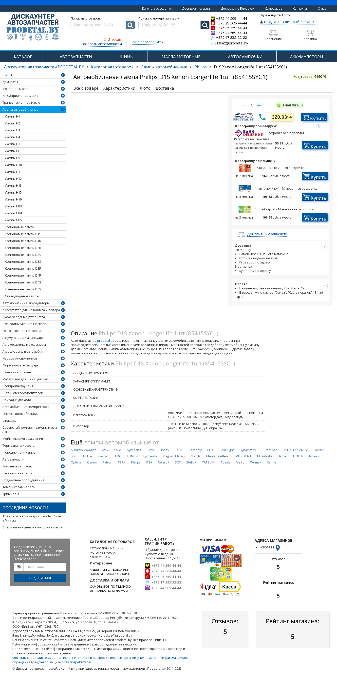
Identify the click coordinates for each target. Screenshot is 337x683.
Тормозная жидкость (18, 445)
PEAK (121, 462)
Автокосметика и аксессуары (24, 344)
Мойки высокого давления (22, 439)
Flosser (319, 450)
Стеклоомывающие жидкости (25, 324)
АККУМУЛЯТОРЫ (306, 57)
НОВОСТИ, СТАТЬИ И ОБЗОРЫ (109, 574)
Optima (76, 462)
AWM (117, 450)
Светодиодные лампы (22, 296)
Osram (92, 462)
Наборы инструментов (19, 358)
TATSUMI (208, 462)
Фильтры (9, 421)
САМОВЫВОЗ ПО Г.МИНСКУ (110, 586)
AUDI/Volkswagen (83, 450)
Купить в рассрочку (156, 8)
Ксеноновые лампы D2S (23, 255)
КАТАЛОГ (23, 57)
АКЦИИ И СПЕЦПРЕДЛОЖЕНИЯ (110, 569)
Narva (282, 456)
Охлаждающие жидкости (21, 331)
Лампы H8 (12, 151)
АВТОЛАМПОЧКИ (245, 57)
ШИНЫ (127, 57)
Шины (7, 75)
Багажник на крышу (17, 473)
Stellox (191, 462)
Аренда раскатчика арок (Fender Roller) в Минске (32, 518)
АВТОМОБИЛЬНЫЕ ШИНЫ (107, 548)
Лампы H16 (13, 199)
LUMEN (132, 456)
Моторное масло (15, 89)
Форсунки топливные (18, 452)
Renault (163, 462)
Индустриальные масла (20, 96)
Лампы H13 (13, 185)
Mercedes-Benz (218, 456)
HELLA (87, 456)
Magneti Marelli (174, 456)
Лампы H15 (13, 192)
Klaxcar (103, 456)
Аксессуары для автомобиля (23, 351)
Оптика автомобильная (20, 414)
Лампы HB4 (13, 213)
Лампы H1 (12, 116)
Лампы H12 (13, 179)
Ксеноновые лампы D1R (23, 241)
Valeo (240, 462)
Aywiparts (134, 450)
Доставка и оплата (196, 8)
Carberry (195, 450)
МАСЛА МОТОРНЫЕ (181, 57)
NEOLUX (297, 456)
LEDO (118, 456)
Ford (74, 456)
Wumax (255, 462)
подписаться (40, 577)
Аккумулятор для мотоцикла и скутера (31, 310)
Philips (200, 67)
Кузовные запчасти (17, 466)
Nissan (314, 456)
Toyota (226, 462)
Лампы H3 (12, 130)
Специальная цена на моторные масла (32, 527)
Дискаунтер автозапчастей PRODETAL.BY (44, 67)
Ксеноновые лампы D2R (23, 248)
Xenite (271, 462)
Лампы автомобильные (164, 67)
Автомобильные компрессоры (25, 407)
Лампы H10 (13, 165)
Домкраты (10, 82)
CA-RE (178, 450)
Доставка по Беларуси (237, 8)
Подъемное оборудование (23, 480)
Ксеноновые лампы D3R (23, 268)
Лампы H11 (13, 172)
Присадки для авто (16, 400)
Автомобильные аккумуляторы (25, 303)
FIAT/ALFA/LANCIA (295, 450)
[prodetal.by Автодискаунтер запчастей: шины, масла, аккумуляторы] (32, 27)
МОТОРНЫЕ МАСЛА (102, 552)
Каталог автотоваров (112, 67)
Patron (107, 462)
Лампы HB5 (13, 220)
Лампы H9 (12, 158)
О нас (322, 8)
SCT (178, 462)
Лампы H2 (12, 123)
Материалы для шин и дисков (25, 379)
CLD (210, 450)
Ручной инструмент (17, 372)
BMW (150, 450)
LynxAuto (150, 456)
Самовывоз (273, 8)
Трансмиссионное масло (21, 102)
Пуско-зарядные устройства (23, 317)
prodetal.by (105, 341)
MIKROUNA (243, 456)
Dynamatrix (248, 450)
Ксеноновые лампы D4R (23, 275)
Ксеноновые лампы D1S (23, 234)
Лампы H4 (12, 137)
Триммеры (10, 494)
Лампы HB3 (13, 206)
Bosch (164, 450)
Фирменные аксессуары (20, 365)
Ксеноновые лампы (20, 227)
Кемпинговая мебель (18, 487)
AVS (105, 450)
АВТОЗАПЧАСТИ (76, 57)
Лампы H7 (12, 144)
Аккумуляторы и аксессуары (23, 338)
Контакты (300, 8)
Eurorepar (269, 450)
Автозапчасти (13, 459)
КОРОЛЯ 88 (267, 547)
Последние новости (25, 507)
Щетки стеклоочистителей (22, 393)
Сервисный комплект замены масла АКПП (29, 429)
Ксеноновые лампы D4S (23, 282)
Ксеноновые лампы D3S (23, 262)
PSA (149, 462)
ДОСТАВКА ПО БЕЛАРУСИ (109, 591)
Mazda (196, 456)
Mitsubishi (264, 456)
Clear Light (226, 450)
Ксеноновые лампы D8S (23, 289)
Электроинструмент (17, 386)
